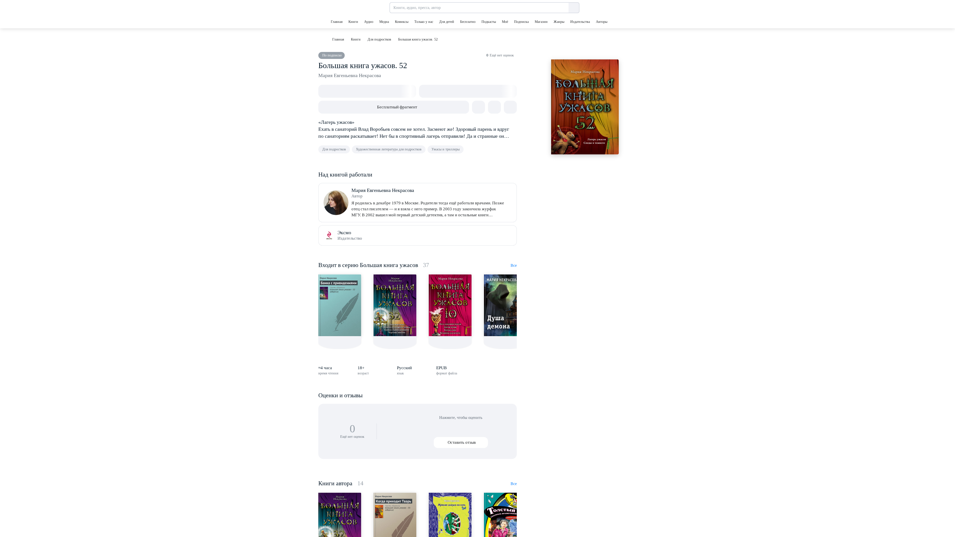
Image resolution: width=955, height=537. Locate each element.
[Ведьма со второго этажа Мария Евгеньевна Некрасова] (395, 305)
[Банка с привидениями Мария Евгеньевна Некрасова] (339, 305)
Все (514, 265)
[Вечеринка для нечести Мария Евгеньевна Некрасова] (450, 305)
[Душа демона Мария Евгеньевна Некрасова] (505, 305)
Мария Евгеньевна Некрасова (349, 75)
